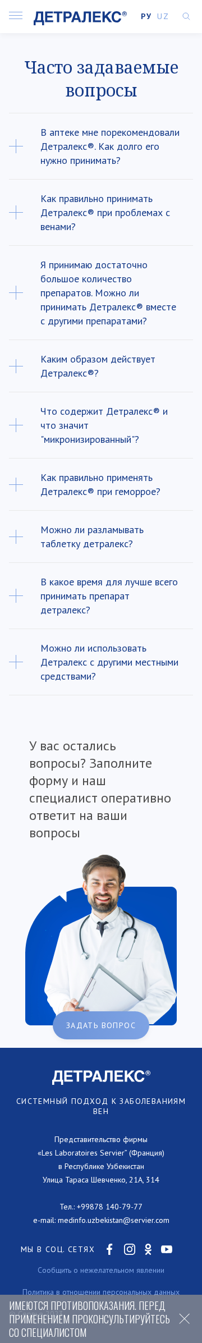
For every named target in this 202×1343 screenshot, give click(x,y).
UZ (163, 16)
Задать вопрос (101, 1025)
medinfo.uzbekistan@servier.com (113, 1220)
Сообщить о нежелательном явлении (101, 1270)
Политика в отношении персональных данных (101, 1292)
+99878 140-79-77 (110, 1207)
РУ (146, 16)
